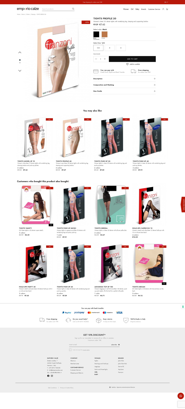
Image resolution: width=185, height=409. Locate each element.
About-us (73, 361)
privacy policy (86, 350)
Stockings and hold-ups (101, 364)
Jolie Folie (121, 361)
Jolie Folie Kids (122, 364)
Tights (96, 361)
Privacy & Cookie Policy (66, 388)
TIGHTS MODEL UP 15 (26, 161)
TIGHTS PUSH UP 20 (102, 161)
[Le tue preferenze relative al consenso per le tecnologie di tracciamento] (183, 307)
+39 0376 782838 (83, 322)
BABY (96, 374)
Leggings (97, 366)
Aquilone (120, 369)
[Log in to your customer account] (163, 9)
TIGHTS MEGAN (138, 287)
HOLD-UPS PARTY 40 (27, 287)
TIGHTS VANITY (25, 228)
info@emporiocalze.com (56, 370)
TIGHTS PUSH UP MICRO (66, 228)
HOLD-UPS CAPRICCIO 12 (142, 228)
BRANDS (121, 358)
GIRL (96, 372)
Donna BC (121, 366)
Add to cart (132, 59)
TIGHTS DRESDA (101, 228)
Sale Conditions (52, 388)
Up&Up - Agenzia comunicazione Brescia (123, 387)
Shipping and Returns (76, 373)
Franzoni (120, 372)
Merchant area (74, 364)
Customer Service (75, 370)
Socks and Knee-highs (101, 369)
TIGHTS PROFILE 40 (64, 161)
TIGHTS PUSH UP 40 (141, 161)
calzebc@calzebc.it (55, 372)
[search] (73, 9)
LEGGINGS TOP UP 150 (104, 287)
